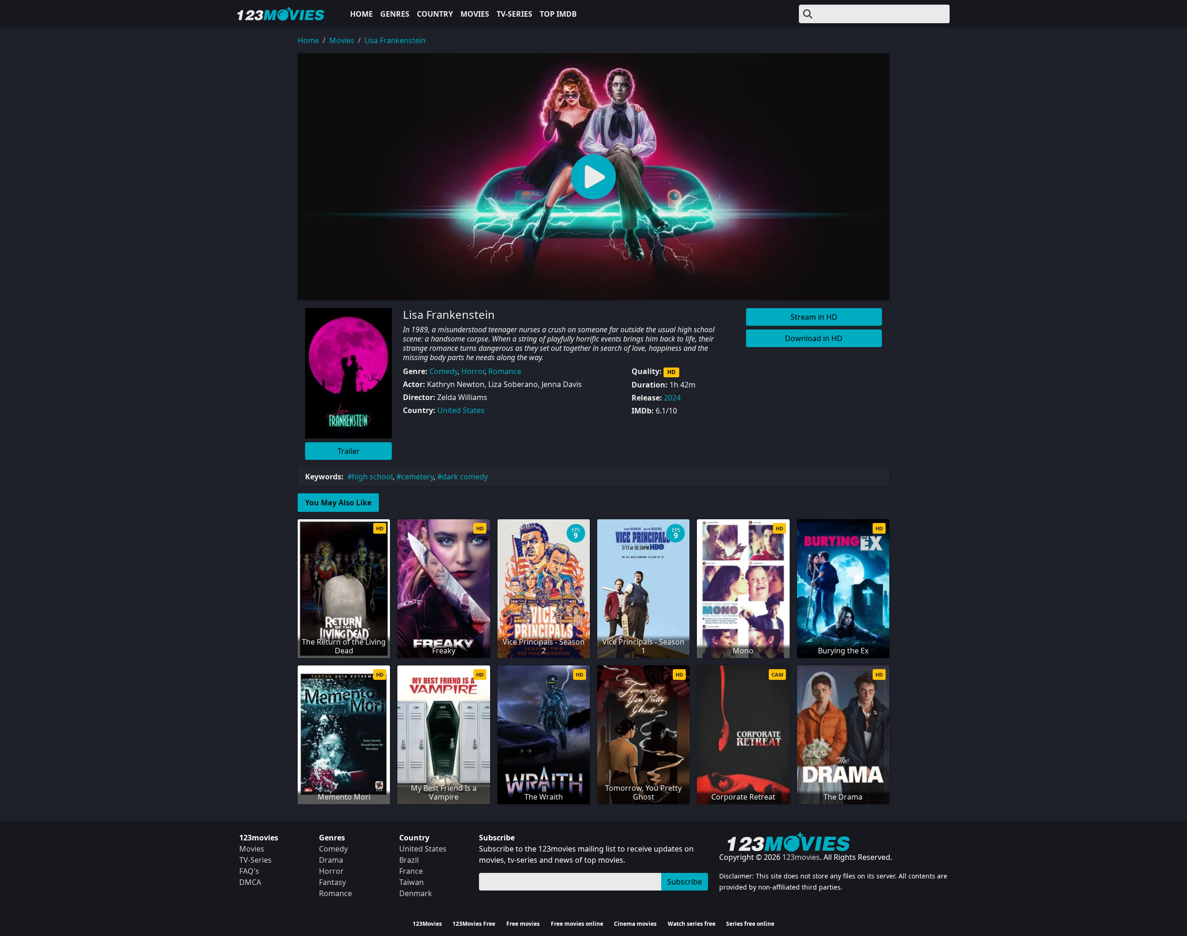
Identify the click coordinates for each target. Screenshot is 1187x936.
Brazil (409, 860)
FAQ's (249, 871)
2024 (672, 398)
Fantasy (332, 882)
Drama (331, 860)
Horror (473, 371)
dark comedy (465, 476)
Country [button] (435, 14)
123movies (801, 857)
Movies (474, 14)
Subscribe (684, 882)
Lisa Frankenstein (395, 40)
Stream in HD (814, 317)
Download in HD (813, 338)
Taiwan (411, 882)
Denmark (415, 893)
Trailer (349, 451)
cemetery (417, 476)
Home (361, 14)
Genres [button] (394, 14)
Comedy (443, 371)
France (411, 871)
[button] (593, 176)
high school (372, 476)
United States (461, 410)
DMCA (250, 882)
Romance (504, 371)
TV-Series (514, 14)
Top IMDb (558, 14)
